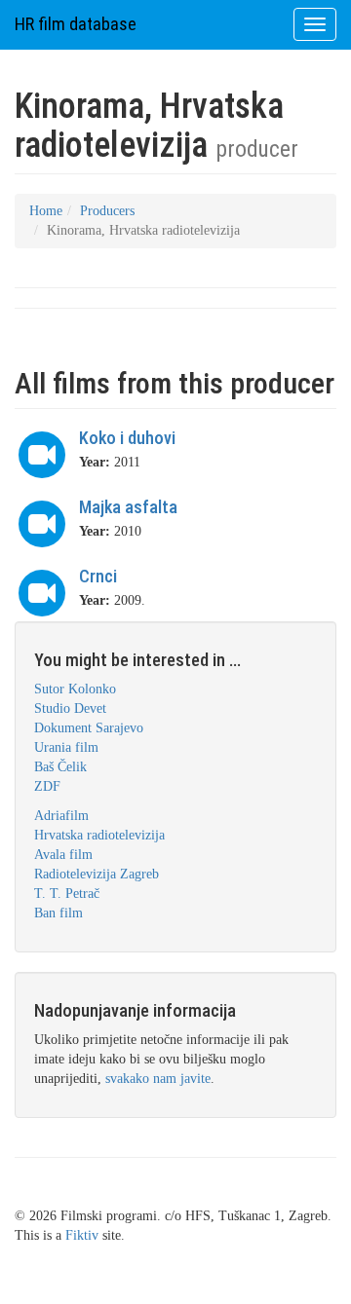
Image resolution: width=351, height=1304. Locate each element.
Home (45, 211)
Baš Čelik (60, 767)
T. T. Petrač (66, 893)
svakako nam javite (158, 1078)
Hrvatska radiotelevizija (99, 835)
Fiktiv (81, 1235)
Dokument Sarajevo (88, 728)
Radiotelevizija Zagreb (96, 874)
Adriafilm (61, 815)
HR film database (75, 24)
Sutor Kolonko (75, 689)
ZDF (47, 786)
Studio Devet (70, 708)
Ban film (58, 913)
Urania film (66, 747)
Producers (107, 211)
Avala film (63, 854)
